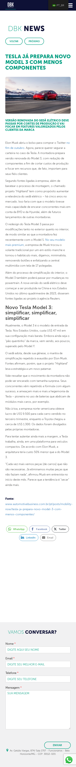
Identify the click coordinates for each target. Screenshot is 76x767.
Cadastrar (38, 613)
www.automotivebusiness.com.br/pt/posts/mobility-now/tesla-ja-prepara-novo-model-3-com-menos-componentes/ (39, 509)
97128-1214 (24, 579)
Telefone (12, 673)
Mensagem (13, 687)
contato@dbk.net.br (21, 584)
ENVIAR (57, 745)
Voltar (14, 41)
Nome (10, 643)
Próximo (34, 41)
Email (10, 658)
